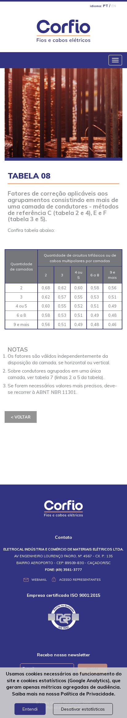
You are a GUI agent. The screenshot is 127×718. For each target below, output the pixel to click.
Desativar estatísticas (83, 709)
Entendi (30, 709)
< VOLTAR (21, 417)
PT (105, 5)
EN (113, 5)
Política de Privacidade (87, 694)
